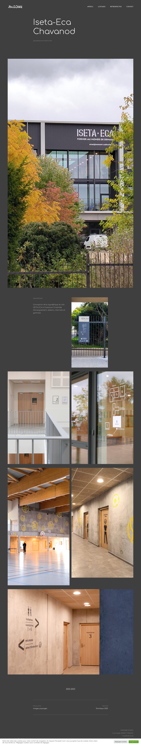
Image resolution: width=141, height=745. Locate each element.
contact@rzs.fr (127, 739)
